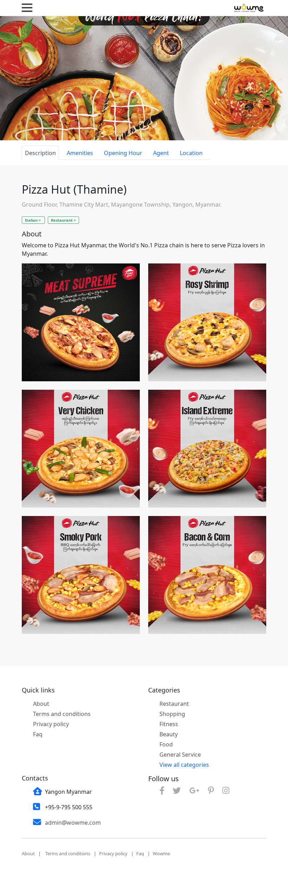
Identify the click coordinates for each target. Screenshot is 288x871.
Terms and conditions (62, 714)
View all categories (184, 765)
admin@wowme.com (73, 822)
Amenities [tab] (80, 153)
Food (166, 744)
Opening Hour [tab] (123, 153)
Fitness (168, 724)
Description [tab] (40, 153)
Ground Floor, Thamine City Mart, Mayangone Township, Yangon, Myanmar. (121, 204)
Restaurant (174, 704)
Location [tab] (191, 153)
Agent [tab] (161, 153)
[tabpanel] (144, 412)
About (41, 704)
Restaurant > (63, 220)
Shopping (172, 714)
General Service (180, 754)
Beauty (168, 734)
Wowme (161, 853)
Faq (37, 734)
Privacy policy (51, 724)
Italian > (33, 220)
